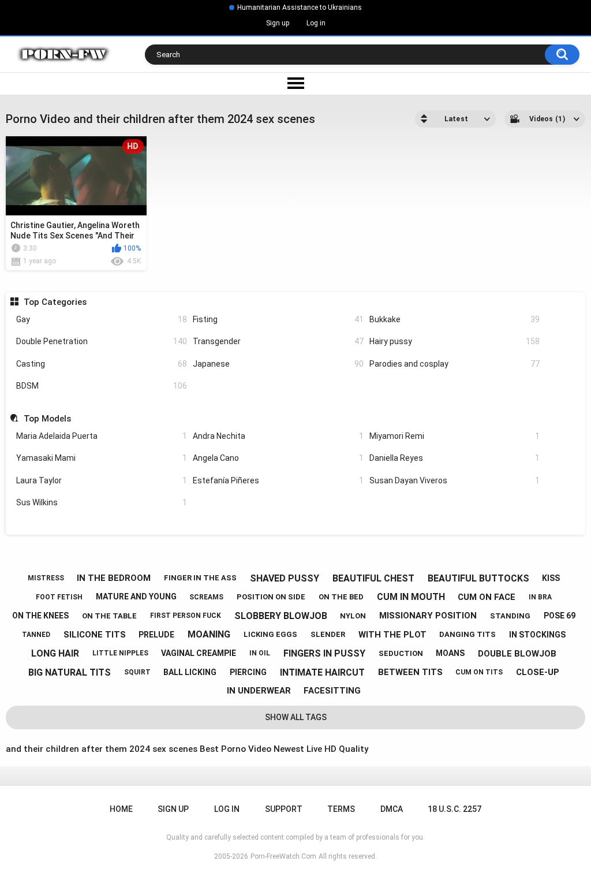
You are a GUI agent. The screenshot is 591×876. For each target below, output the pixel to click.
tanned (36, 635)
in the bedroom (114, 578)
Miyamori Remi (454, 436)
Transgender (278, 341)
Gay (101, 319)
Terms (341, 809)
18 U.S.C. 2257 (454, 809)
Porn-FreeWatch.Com (283, 856)
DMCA (391, 809)
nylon (353, 616)
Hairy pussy (454, 341)
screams (206, 597)
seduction (401, 653)
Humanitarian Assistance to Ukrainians (299, 7)
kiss (551, 578)
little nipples (120, 653)
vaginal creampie (198, 653)
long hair (55, 653)
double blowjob (517, 653)
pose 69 (559, 615)
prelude (156, 634)
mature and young (136, 596)
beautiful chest (373, 578)
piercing (248, 672)
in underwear (259, 690)
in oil (259, 653)
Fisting (278, 319)
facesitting (332, 690)
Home (121, 809)
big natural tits (69, 672)
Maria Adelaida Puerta (101, 436)
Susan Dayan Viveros (454, 480)
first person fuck (185, 616)
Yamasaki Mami (101, 458)
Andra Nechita (278, 436)
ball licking (189, 672)
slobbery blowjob (280, 615)
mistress (46, 578)
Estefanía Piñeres (278, 480)
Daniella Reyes (454, 458)
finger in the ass (200, 577)
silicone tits (94, 634)
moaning (209, 634)
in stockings (537, 634)
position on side (271, 596)
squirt (137, 672)
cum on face (486, 597)
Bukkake (454, 319)
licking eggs (270, 634)
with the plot (392, 634)
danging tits (467, 634)
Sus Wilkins (101, 502)
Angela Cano (278, 458)
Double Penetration (101, 341)
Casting (101, 363)
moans (450, 653)
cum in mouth (411, 596)
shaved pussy (284, 578)
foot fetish (59, 597)
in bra (540, 597)
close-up (537, 672)
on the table (109, 616)
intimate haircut (322, 672)
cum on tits (479, 672)
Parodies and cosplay (454, 363)
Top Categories (55, 302)
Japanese (278, 363)
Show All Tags (296, 717)
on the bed (341, 596)
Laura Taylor (101, 480)
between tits (410, 672)
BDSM (101, 385)
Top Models (47, 418)
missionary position (428, 615)
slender (328, 634)
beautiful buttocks (478, 578)
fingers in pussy (324, 653)
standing (510, 616)
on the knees (40, 615)
